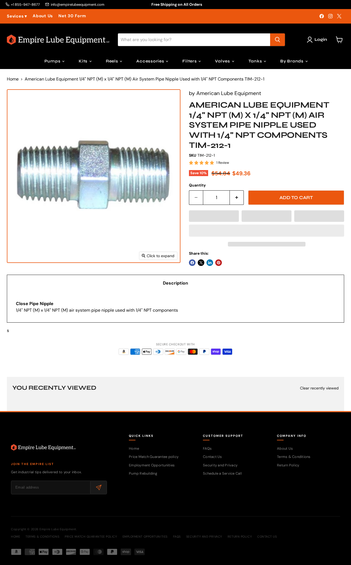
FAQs (207, 448)
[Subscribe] (98, 487)
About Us (43, 16)
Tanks (255, 61)
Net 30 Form (72, 16)
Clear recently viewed (319, 388)
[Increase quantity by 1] (237, 197)
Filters (190, 61)
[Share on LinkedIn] (209, 262)
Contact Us (212, 456)
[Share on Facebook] (192, 262)
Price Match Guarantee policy (154, 456)
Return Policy (288, 465)
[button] (214, 216)
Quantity (197, 185)
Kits (84, 61)
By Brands (292, 61)
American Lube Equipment (228, 93)
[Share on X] (201, 262)
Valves (223, 61)
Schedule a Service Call (222, 473)
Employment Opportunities (152, 465)
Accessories (150, 61)
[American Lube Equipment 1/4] (17, 278)
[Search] (277, 39)
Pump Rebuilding (143, 473)
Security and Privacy (220, 465)
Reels (112, 61)
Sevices (17, 16)
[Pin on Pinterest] (218, 262)
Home (13, 79)
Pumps (53, 61)
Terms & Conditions (294, 456)
